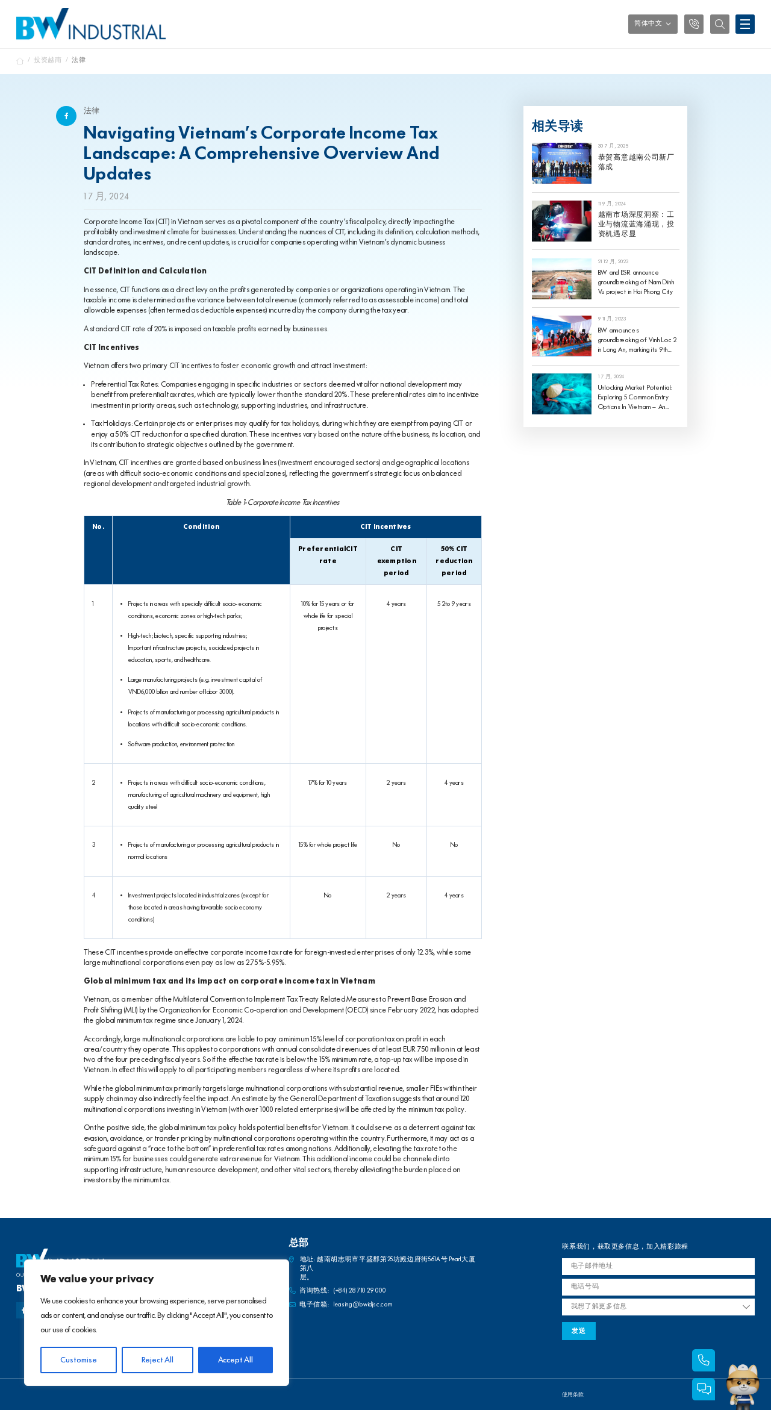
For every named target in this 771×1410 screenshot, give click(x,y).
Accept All (235, 1360)
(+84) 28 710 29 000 (360, 1291)
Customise (78, 1360)
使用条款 (573, 1394)
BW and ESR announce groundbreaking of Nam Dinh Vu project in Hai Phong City (636, 282)
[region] (156, 1322)
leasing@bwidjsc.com (363, 1305)
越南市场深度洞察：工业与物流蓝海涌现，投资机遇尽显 (636, 224)
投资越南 (48, 60)
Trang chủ (20, 61)
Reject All (157, 1360)
